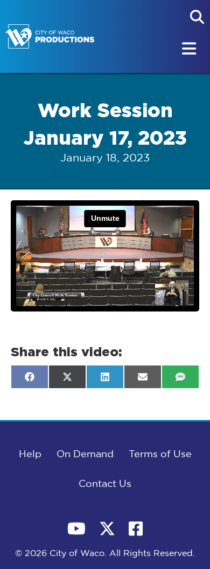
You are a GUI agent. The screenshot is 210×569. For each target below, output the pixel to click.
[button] (197, 16)
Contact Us (105, 484)
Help (30, 454)
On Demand (85, 454)
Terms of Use (160, 454)
